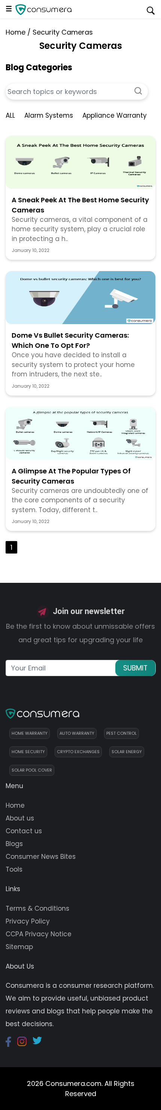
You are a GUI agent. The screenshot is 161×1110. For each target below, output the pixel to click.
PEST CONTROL (121, 733)
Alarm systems (48, 115)
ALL (10, 115)
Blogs (14, 843)
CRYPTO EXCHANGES (78, 752)
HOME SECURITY (28, 752)
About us (20, 818)
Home (15, 32)
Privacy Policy (28, 921)
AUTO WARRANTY (77, 733)
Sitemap (19, 946)
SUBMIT (135, 668)
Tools (14, 869)
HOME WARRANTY (30, 733)
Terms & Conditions (37, 908)
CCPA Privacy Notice (39, 934)
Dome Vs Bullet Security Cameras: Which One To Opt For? (70, 340)
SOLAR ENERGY (127, 752)
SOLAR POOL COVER (32, 770)
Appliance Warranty (114, 115)
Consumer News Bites (41, 856)
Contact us (24, 831)
